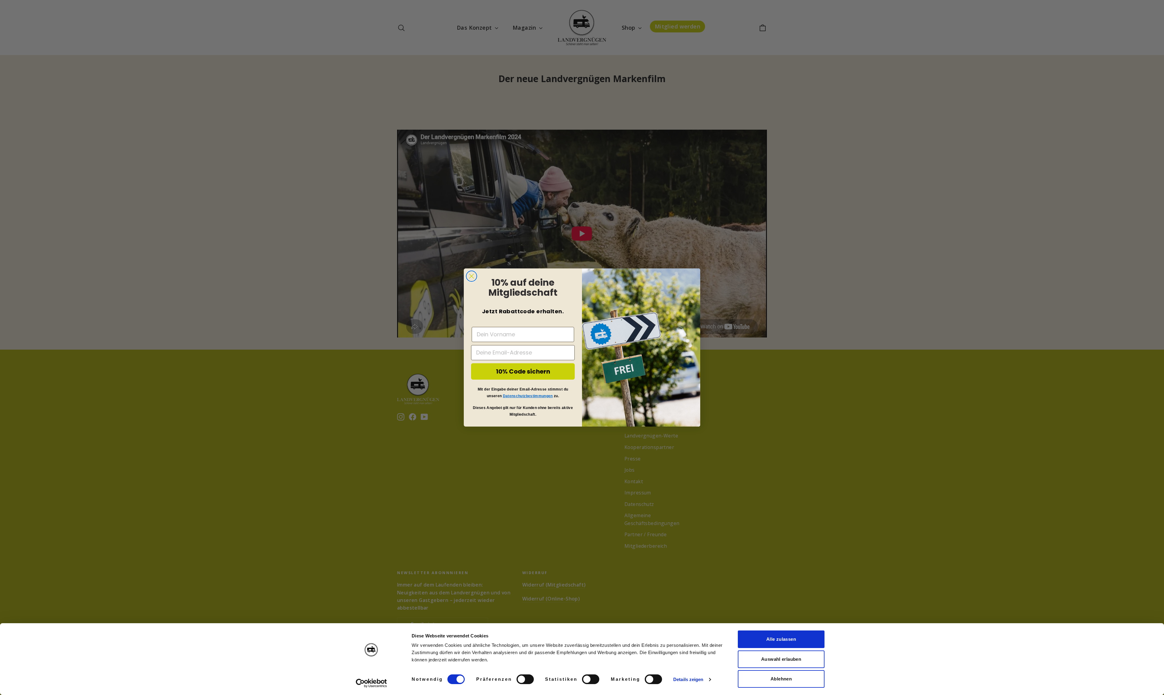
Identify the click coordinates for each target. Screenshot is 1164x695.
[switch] (525, 679)
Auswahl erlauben (781, 659)
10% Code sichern (523, 371)
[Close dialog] (471, 276)
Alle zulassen (781, 639)
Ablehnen (781, 678)
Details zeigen (688, 679)
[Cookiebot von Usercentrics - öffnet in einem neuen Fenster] (371, 683)
